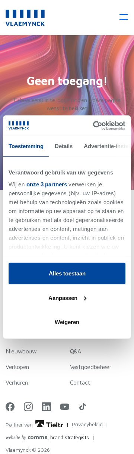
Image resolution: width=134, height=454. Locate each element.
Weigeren (67, 322)
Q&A (75, 351)
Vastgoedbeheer (91, 366)
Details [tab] (64, 146)
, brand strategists (47, 437)
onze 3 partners (46, 184)
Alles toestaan (67, 273)
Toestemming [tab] (26, 146)
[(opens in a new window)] (10, 406)
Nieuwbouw (21, 351)
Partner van (20, 424)
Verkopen (17, 366)
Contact (80, 382)
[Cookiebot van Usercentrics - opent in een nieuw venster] (94, 125)
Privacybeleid (87, 424)
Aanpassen (62, 297)
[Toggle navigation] (121, 18)
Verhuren (17, 382)
